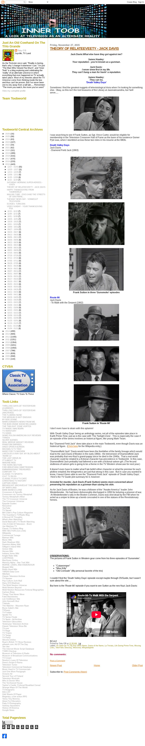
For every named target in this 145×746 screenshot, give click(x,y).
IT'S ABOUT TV (9, 460)
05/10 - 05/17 (13, 281)
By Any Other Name (78, 646)
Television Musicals (10, 678)
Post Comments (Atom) (75, 672)
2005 (7, 356)
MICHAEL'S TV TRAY (12, 449)
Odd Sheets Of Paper (12, 694)
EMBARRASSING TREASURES (16, 469)
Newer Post (56, 665)
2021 (7, 147)
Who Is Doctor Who (11, 680)
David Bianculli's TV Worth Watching (18, 522)
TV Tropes (7, 633)
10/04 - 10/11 (13, 227)
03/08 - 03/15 (13, 305)
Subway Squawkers (11, 705)
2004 (7, 359)
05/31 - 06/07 (13, 274)
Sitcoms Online (9, 640)
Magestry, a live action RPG (14, 696)
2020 (7, 150)
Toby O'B (22, 50)
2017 (7, 159)
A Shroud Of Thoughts (12, 517)
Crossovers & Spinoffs (12, 492)
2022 (7, 145)
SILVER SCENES (10, 440)
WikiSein (6, 574)
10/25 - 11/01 (13, 219)
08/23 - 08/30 (13, 242)
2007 (7, 350)
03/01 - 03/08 (13, 308)
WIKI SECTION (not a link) (14, 531)
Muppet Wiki (7, 567)
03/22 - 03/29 (13, 300)
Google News (8, 710)
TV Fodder (7, 612)
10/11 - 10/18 (13, 224)
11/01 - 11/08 (13, 216)
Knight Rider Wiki (10, 556)
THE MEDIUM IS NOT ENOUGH (16, 417)
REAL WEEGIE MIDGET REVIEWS (17, 442)
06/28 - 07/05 (13, 263)
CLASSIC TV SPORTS (12, 474)
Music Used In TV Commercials (16, 669)
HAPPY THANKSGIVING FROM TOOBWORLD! (20, 191)
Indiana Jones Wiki (10, 553)
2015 (7, 164)
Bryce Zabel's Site (10, 608)
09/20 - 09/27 (13, 232)
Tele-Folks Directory (64, 648)
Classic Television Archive (13, 576)
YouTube (6, 508)
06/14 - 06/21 (13, 268)
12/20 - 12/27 (13, 169)
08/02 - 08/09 (13, 250)
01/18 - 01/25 (13, 323)
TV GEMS (6, 433)
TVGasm (6, 610)
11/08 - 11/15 (13, 214)
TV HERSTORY (9, 431)
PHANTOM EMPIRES (12, 444)
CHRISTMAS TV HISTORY (14, 481)
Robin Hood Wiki (9, 569)
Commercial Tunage (11, 535)
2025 (7, 136)
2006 (7, 353)
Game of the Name (96, 646)
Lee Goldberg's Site (11, 599)
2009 (7, 345)
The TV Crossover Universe (14, 499)
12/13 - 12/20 (13, 172)
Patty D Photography (11, 703)
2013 (7, 334)
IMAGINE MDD (9, 462)
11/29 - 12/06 (13, 177)
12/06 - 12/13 (13, 175)
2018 (7, 156)
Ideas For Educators (11, 701)
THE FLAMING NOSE (12, 415)
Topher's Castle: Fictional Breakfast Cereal (21, 685)
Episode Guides (9, 503)
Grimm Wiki (7, 549)
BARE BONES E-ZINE (12, 490)
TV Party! (6, 637)
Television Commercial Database (17, 667)
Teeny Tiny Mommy (11, 699)
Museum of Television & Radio (15, 653)
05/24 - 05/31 (13, 276)
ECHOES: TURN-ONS (16, 204)
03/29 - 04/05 (13, 297)
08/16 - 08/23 (13, 245)
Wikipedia (6, 533)
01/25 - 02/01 (13, 321)
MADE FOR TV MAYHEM (13, 451)
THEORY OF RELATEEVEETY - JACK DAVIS (84, 48)
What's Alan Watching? (12, 519)
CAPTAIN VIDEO (9, 483)
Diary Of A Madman (11, 583)
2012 (7, 337)
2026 (7, 134)
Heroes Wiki (7, 551)
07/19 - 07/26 (13, 255)
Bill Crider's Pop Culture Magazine (17, 512)
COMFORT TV (9, 472)
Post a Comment (57, 661)
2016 (7, 161)
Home (97, 665)
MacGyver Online (10, 560)
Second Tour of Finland (12, 676)
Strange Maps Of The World (14, 687)
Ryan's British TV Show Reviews (16, 642)
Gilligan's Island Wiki (11, 546)
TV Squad (6, 510)
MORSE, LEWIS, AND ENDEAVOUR (18, 565)
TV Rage (6, 630)
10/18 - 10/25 (13, 222)
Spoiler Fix (7, 615)
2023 (7, 142)
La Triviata (109, 646)
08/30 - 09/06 (13, 240)
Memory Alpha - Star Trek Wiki (15, 562)
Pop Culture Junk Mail (12, 581)
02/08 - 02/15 (13, 315)
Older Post (137, 665)
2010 (7, 342)
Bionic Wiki (7, 540)
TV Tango (6, 635)
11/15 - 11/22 (13, 211)
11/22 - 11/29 (13, 180)
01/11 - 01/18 (13, 326)
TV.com (5, 628)
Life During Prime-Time (123, 646)
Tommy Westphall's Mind (13, 497)
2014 (7, 331)
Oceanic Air (7, 674)
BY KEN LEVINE (9, 419)
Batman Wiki (7, 537)
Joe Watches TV (9, 526)
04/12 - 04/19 (13, 292)
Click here (73, 446)
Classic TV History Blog (12, 528)
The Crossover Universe (13, 501)
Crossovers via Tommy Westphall (17, 494)
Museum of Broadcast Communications (20, 655)
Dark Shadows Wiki (11, 542)
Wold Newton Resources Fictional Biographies (23, 590)
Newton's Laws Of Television (15, 660)
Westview (77, 648)
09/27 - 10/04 (13, 229)
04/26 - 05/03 (13, 287)
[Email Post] (79, 644)
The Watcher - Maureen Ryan (15, 606)
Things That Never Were (13, 594)
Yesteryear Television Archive (15, 624)
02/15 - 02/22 (13, 313)
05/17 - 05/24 (13, 279)
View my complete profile (13, 91)
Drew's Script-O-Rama (12, 662)
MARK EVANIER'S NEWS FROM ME (18, 422)
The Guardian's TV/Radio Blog (16, 515)
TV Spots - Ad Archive (12, 619)
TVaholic (6, 603)
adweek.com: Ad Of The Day (15, 644)
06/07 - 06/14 (13, 271)
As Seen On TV (62, 646)
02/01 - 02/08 (13, 318)
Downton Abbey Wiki (11, 544)
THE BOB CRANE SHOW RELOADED (19, 424)
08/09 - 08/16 (13, 248)
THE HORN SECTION (12, 465)
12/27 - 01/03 (13, 167)
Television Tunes (9, 665)
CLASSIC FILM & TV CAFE (14, 478)
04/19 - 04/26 (13, 289)
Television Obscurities (12, 621)
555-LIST (6, 692)
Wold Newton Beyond (12, 587)
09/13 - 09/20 (13, 235)
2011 (7, 339)
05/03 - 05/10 (13, 284)
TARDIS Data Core (10, 571)
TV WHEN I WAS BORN (13, 428)
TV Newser (7, 578)
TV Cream (6, 658)
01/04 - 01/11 (13, 328)
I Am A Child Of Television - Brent (17, 524)
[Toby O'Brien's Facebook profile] (4, 737)
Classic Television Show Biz (14, 626)
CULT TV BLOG (9, 476)
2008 (7, 348)
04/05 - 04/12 (13, 294)
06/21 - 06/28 (13, 266)
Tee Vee (5, 646)
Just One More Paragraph (14, 671)
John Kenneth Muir (10, 601)
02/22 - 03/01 (13, 310)
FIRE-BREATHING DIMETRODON (17, 467)
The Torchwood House (12, 683)
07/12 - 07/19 (13, 258)
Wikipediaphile (88, 648)
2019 (7, 153)
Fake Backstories (10, 596)
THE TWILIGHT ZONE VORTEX (16, 426)
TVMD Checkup (9, 651)
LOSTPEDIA (7, 558)
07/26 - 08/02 (13, 253)
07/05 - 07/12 (13, 261)
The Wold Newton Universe (14, 585)
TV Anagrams (8, 690)
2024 (7, 139)
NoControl (6, 506)
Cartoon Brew (8, 592)
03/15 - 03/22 (13, 302)
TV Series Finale (9, 617)
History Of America (10, 708)
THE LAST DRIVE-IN (11, 458)
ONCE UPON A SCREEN (13, 447)
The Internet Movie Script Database (18, 649)
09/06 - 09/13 (13, 237)
